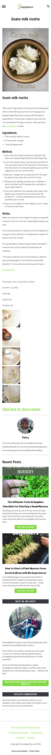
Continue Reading (25, 527)
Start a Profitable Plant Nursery (25, 727)
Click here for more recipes (21, 409)
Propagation (36, 732)
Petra (25, 437)
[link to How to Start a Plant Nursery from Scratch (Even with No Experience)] (25, 548)
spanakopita (11, 126)
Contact (31, 738)
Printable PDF (8, 270)
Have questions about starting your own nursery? (25, 683)
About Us (20, 738)
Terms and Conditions (19, 751)
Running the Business (19, 732)
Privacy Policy (34, 751)
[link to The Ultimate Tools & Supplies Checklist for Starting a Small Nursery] (25, 482)
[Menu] (4, 7)
